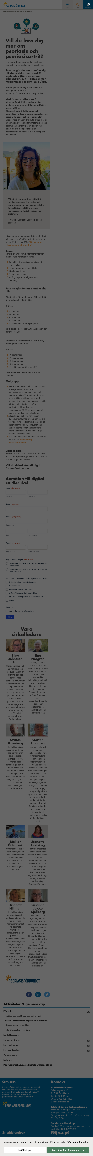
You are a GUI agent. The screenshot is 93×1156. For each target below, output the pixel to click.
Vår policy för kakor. (78, 1142)
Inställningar (25, 1150)
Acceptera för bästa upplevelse (68, 1150)
